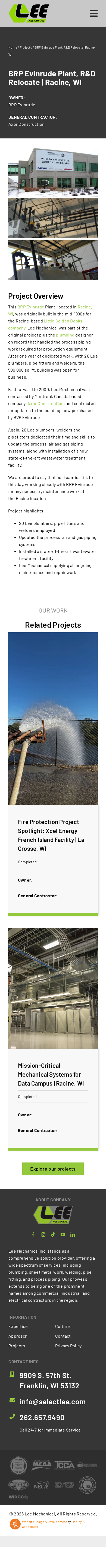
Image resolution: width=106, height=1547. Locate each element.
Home (12, 47)
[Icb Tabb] (64, 1484)
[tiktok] (53, 1234)
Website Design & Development (44, 1522)
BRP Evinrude (21, 104)
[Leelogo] (28, 6)
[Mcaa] (41, 1462)
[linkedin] (72, 1234)
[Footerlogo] (53, 1207)
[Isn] (87, 1477)
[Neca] (41, 1481)
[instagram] (43, 1234)
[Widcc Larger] (18, 1497)
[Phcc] (87, 1464)
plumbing (65, 334)
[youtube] (63, 1234)
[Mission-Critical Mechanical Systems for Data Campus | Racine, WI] (53, 1040)
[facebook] (33, 1234)
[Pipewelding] (18, 1457)
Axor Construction (26, 124)
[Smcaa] (18, 1481)
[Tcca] (64, 1463)
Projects (26, 47)
